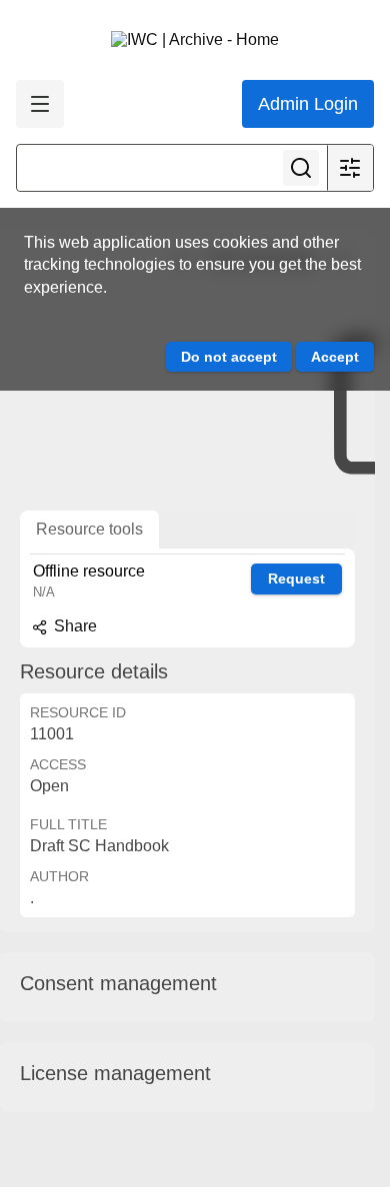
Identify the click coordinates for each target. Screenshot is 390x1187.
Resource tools (89, 529)
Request (296, 579)
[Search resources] (301, 168)
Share (73, 625)
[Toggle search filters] (350, 168)
